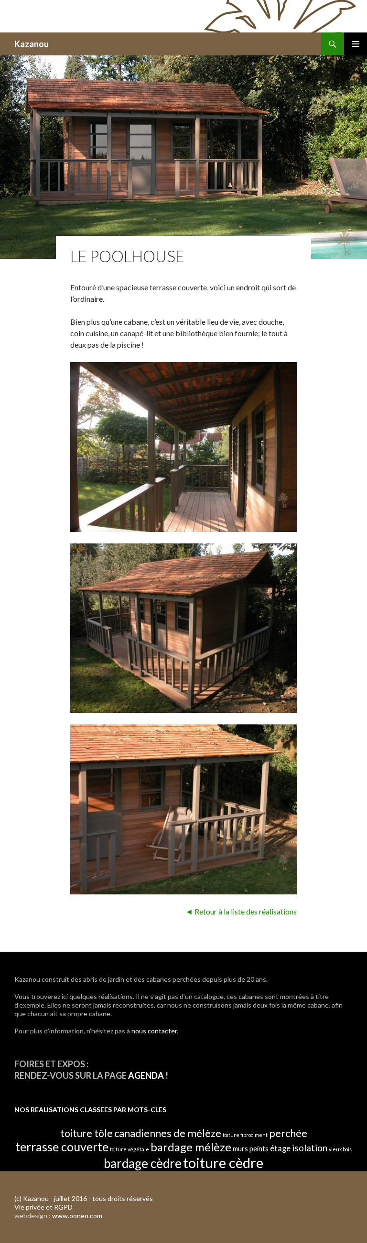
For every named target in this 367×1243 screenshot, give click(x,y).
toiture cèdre (223, 1162)
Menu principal (355, 43)
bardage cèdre (143, 1163)
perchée (288, 1133)
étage (280, 1148)
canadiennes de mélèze (167, 1132)
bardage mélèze (191, 1147)
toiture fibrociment (245, 1135)
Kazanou (31, 44)
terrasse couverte (61, 1146)
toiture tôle (86, 1133)
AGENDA (146, 1075)
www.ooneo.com (77, 1215)
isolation (309, 1147)
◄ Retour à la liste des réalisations (241, 911)
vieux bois (340, 1149)
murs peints (251, 1148)
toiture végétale (129, 1149)
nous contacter (154, 1031)
